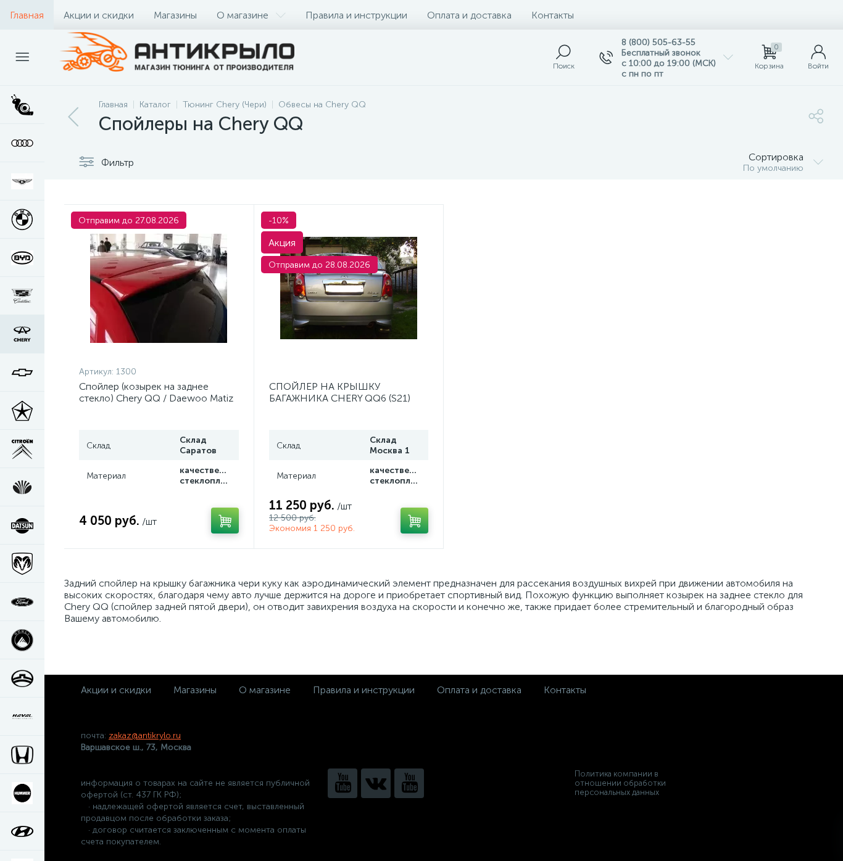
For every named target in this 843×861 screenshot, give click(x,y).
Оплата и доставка (469, 15)
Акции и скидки (99, 15)
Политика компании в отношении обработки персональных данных (620, 783)
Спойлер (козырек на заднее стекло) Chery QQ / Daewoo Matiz (156, 392)
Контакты (552, 15)
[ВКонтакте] (376, 783)
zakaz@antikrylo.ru (145, 735)
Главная (27, 15)
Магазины (175, 15)
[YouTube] (342, 783)
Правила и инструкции (356, 15)
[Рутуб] (409, 783)
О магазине (242, 15)
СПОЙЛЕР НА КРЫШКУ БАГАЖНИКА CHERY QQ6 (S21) (339, 392)
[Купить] (225, 520)
